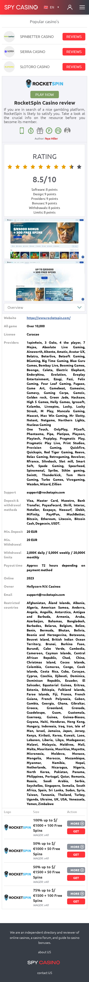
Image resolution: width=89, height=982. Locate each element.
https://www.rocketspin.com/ (49, 318)
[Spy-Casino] (21, 7)
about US (44, 952)
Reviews (74, 36)
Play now (44, 94)
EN (54, 7)
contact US (44, 973)
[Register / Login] (70, 7)
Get (76, 831)
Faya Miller (51, 138)
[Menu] (82, 7)
